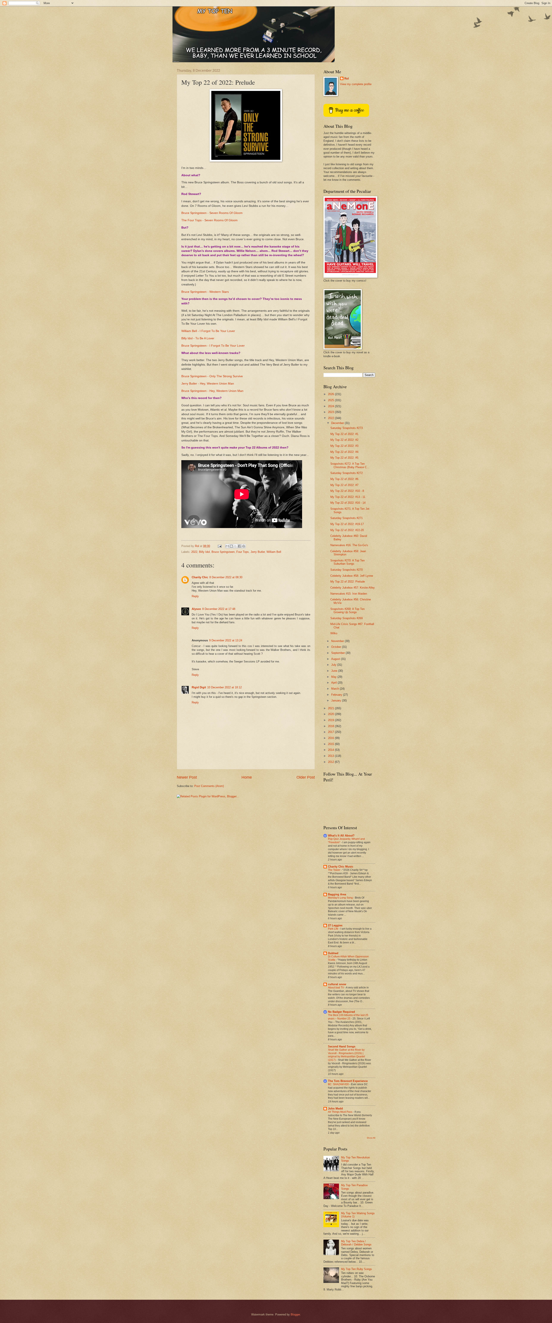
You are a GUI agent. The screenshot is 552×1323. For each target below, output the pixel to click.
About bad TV (336, 987)
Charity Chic (200, 577)
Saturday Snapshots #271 (346, 518)
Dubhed (333, 953)
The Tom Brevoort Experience (348, 1081)
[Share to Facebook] (239, 546)
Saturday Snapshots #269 (346, 618)
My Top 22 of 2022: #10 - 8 (347, 490)
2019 (331, 720)
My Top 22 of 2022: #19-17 (347, 524)
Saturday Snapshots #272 (346, 473)
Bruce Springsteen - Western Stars (205, 291)
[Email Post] (219, 546)
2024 (331, 406)
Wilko (333, 633)
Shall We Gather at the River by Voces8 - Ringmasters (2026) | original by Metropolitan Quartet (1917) (346, 1055)
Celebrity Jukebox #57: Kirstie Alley (352, 587)
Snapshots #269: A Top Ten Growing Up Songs (347, 610)
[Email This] (227, 546)
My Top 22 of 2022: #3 (344, 445)
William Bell (274, 551)
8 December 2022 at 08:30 (225, 577)
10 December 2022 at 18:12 (224, 687)
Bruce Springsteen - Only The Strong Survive (212, 376)
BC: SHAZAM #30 (339, 1084)
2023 (331, 412)
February (337, 694)
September (338, 652)
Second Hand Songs (341, 1046)
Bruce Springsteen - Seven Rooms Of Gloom (212, 213)
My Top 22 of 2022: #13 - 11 (347, 497)
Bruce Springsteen (223, 551)
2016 (331, 738)
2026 (331, 394)
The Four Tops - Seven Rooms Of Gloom (209, 220)
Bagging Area (337, 894)
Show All (371, 1138)
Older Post (305, 777)
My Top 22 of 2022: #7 (344, 485)
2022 (194, 551)
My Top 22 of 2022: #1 (344, 434)
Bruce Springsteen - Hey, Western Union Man (212, 391)
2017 (331, 732)
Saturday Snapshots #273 (346, 428)
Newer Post (187, 777)
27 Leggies (335, 925)
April (334, 682)
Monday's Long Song (340, 897)
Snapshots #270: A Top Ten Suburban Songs (347, 562)
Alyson (196, 609)
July (334, 664)
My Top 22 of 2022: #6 (344, 479)
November (338, 641)
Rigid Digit (199, 687)
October (336, 646)
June (334, 670)
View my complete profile (356, 84)
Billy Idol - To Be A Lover (197, 338)
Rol (346, 78)
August (336, 659)
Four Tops (242, 551)
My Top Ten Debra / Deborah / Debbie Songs (356, 1243)
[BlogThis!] (231, 546)
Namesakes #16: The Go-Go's (349, 545)
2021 (331, 708)
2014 (331, 749)
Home (247, 777)
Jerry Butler (258, 551)
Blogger (295, 1314)
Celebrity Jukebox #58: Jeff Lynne (351, 575)
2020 (331, 714)
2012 (331, 762)
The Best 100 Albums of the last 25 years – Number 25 (348, 1017)
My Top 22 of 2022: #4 (344, 451)
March (335, 688)
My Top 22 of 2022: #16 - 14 (347, 502)
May (334, 676)
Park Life (333, 928)
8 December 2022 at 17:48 (218, 609)
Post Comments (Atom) (209, 786)
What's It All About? (341, 835)
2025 (331, 400)
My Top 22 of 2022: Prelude (347, 581)
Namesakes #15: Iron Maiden (348, 593)
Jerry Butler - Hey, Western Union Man (207, 383)
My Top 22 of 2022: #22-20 (347, 530)
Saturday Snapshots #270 (346, 569)
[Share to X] (235, 546)
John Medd (335, 1108)
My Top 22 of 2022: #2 (344, 439)
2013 (331, 755)
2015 (331, 744)
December (338, 423)
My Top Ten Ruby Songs (356, 1269)
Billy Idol (204, 551)
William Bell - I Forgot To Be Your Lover (208, 331)
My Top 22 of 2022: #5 (344, 457)
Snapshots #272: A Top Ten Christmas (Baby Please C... (349, 465)
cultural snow (337, 984)
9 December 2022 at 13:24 (225, 640)
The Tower (334, 869)
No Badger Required (341, 1011)
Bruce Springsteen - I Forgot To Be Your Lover (213, 345)
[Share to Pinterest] (244, 546)
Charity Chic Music (340, 866)
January (336, 700)
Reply (195, 596)
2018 (331, 726)
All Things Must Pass (340, 1111)
